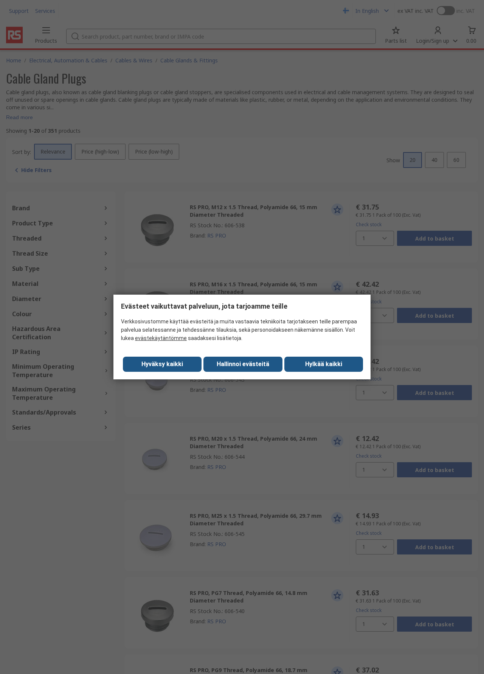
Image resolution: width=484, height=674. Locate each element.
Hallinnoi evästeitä (243, 364)
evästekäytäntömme (161, 338)
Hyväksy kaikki (162, 364)
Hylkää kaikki (323, 364)
